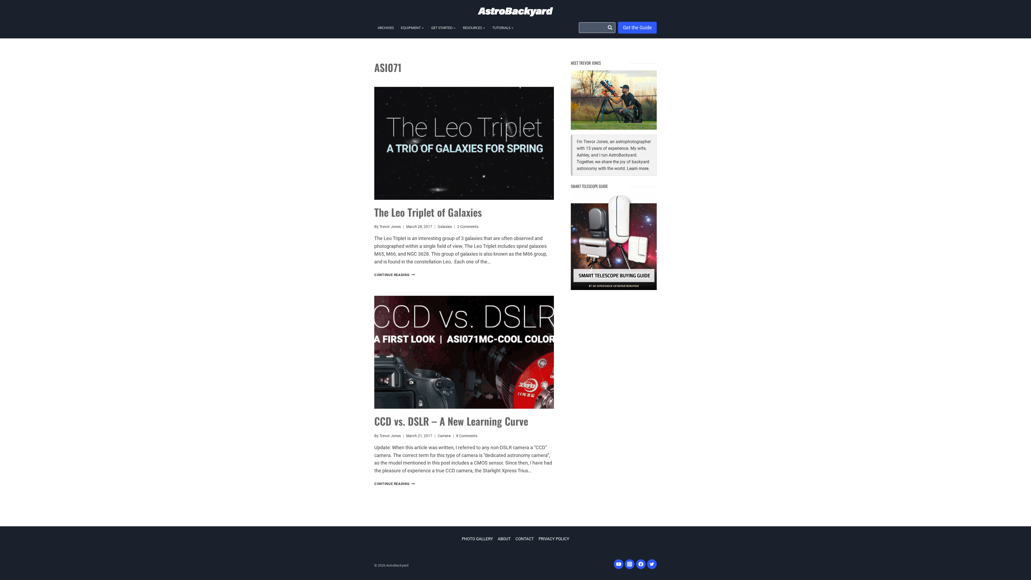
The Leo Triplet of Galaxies (428, 212)
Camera (444, 436)
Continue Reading (394, 275)
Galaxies (445, 226)
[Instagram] (629, 564)
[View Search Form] (597, 27)
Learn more (637, 168)
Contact (525, 538)
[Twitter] (652, 564)
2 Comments (467, 226)
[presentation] (464, 140)
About (504, 538)
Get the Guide (637, 27)
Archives (386, 27)
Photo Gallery (477, 538)
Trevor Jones (390, 226)
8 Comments (466, 436)
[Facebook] (641, 564)
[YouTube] (618, 564)
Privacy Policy (554, 538)
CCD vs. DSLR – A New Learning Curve (451, 421)
